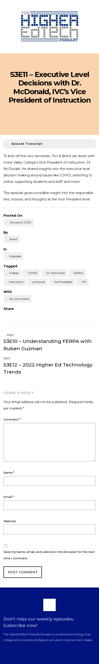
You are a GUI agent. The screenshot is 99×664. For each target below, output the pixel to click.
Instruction (16, 282)
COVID (32, 273)
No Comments (19, 299)
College (14, 273)
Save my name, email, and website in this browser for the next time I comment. (49, 555)
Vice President (63, 282)
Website (9, 521)
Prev (10, 335)
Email (8, 497)
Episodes (15, 256)
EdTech (78, 273)
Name (8, 472)
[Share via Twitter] (14, 315)
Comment (11, 419)
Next (7, 358)
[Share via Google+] (22, 315)
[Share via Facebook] (5, 315)
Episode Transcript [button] (27, 143)
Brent (13, 239)
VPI (84, 282)
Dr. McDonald (55, 273)
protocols (39, 282)
